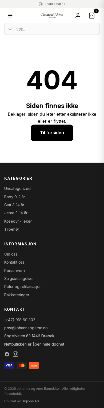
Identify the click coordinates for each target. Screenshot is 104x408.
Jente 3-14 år (15, 213)
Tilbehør (11, 229)
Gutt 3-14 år (14, 205)
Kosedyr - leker (18, 221)
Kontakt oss (14, 262)
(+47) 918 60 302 (19, 319)
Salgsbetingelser (19, 278)
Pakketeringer (16, 295)
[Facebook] (7, 354)
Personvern (14, 270)
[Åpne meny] (10, 15)
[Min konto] (78, 15)
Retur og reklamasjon (23, 286)
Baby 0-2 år (14, 196)
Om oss (10, 254)
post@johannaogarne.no (26, 327)
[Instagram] (15, 354)
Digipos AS (30, 401)
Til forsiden (52, 132)
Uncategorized (17, 188)
